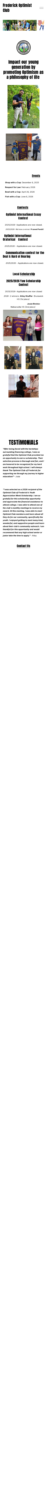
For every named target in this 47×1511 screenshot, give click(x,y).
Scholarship (27, 274)
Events (36, 176)
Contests (22, 207)
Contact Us (23, 546)
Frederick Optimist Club (17, 7)
